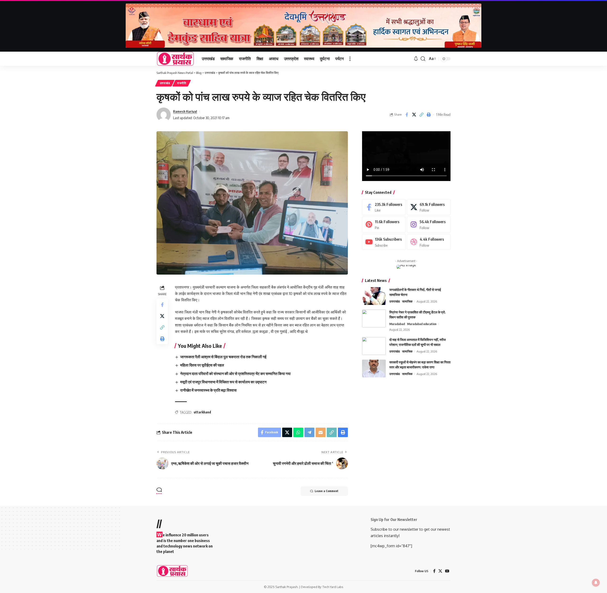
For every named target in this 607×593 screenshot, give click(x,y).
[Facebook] (384, 207)
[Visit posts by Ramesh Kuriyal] (163, 115)
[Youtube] (384, 242)
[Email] (321, 432)
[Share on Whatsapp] (298, 432)
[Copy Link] (421, 114)
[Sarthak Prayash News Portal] (175, 59)
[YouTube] (447, 571)
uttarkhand (202, 412)
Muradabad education (422, 324)
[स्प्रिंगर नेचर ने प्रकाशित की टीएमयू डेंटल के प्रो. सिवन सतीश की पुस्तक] (374, 318)
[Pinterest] (384, 224)
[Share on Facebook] (406, 114)
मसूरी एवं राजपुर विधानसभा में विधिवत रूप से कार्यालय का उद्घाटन (223, 382)
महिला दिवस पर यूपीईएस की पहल (202, 365)
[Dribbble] (429, 242)
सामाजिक (407, 301)
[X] (429, 207)
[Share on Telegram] (309, 432)
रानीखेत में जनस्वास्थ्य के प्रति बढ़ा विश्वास (208, 390)
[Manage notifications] (596, 582)
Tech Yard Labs (332, 587)
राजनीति (181, 83)
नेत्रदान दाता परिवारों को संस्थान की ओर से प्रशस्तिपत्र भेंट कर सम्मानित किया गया (235, 373)
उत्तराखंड (165, 83)
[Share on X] (414, 114)
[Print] (428, 114)
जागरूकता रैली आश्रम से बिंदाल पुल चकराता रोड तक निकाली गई (223, 356)
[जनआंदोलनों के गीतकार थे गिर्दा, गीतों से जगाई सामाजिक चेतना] (374, 296)
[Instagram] (429, 224)
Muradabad (397, 324)
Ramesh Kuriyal (185, 111)
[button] (350, 59)
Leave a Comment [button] (326, 491)
